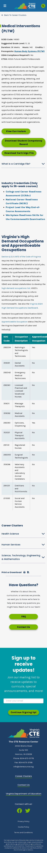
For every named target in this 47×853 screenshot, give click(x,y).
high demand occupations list (16, 288)
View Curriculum (16, 131)
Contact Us (23, 627)
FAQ (23, 616)
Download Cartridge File (19, 153)
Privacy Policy (23, 821)
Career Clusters (23, 776)
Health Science (10, 533)
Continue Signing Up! (23, 712)
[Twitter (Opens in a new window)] (27, 811)
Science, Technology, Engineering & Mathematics (21, 557)
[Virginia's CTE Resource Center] (23, 733)
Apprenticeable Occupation (14, 321)
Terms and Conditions (23, 832)
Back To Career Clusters (15, 15)
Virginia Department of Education (23, 793)
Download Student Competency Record (23, 142)
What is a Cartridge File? (16, 163)
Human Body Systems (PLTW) (29, 51)
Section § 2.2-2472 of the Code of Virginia (21, 256)
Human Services (11, 544)
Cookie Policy (23, 827)
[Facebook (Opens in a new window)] (19, 811)
